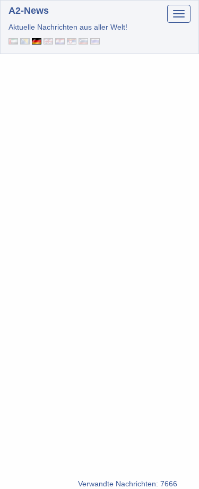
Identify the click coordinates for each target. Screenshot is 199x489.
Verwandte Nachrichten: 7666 (127, 483)
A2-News (28, 10)
